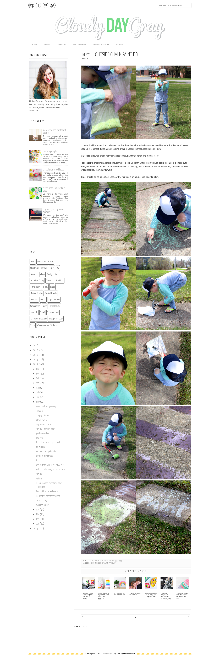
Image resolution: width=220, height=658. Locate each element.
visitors (39, 479)
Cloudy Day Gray (103, 561)
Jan (38, 524)
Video (32, 325)
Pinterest (45, 5)
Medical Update (51, 293)
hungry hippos (42, 415)
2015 (35, 360)
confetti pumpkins (51, 151)
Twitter (53, 5)
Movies (43, 300)
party (44, 306)
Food (56, 274)
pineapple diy (41, 420)
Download (34, 274)
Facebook (38, 5)
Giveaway (49, 281)
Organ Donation (54, 300)
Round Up (34, 312)
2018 (35, 345)
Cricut (52, 268)
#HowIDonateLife (101, 44)
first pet (39, 460)
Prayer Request (54, 306)
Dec (38, 369)
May (38, 402)
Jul (37, 392)
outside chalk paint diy (46, 451)
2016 (35, 355)
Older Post (187, 617)
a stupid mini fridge (44, 456)
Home (52, 287)
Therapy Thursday (56, 319)
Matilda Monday (36, 293)
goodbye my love (42, 433)
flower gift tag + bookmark (47, 491)
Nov (38, 374)
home (34, 44)
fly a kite (39, 438)
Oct (38, 378)
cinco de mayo (42, 500)
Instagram (31, 5)
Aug (38, 388)
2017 (35, 350)
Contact (120, 44)
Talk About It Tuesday (38, 319)
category (61, 44)
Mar (38, 514)
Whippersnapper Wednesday (48, 325)
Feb (38, 519)
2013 (35, 528)
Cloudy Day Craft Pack (45, 262)
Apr (38, 510)
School (42, 312)
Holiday (45, 287)
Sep (38, 383)
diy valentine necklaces (53, 169)
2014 (35, 364)
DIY (92, 563)
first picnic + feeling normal (48, 442)
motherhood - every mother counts (50, 469)
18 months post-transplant (48, 496)
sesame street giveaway (46, 406)
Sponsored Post (53, 312)
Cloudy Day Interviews (38, 268)
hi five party (35, 287)
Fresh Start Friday (105, 563)
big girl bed (40, 447)
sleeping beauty (42, 505)
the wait (39, 411)
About (47, 44)
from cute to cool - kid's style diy (50, 465)
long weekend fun (43, 424)
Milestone (34, 300)
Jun (38, 397)
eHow (42, 274)
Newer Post (83, 617)
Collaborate (79, 44)
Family (49, 274)
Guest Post (60, 281)
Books (32, 262)
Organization (35, 306)
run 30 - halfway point (45, 429)
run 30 (39, 474)
